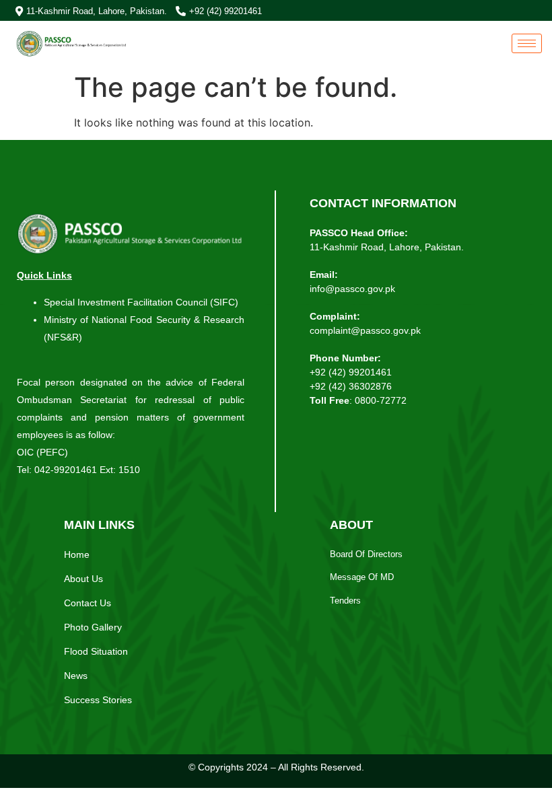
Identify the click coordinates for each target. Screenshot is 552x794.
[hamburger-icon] (527, 43)
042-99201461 (65, 469)
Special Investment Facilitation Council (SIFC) (142, 302)
